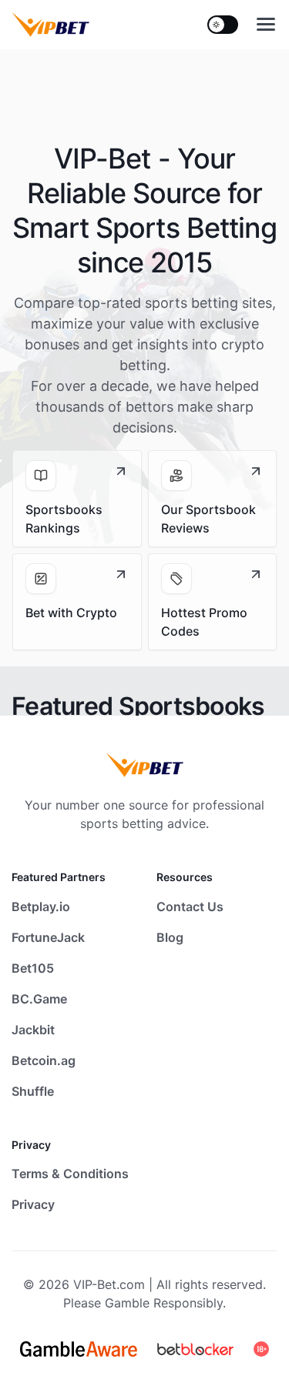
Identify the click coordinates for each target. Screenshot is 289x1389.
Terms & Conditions (70, 1173)
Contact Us (189, 906)
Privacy (33, 1204)
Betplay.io (41, 906)
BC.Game (39, 999)
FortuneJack (48, 937)
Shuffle (33, 1091)
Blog (169, 937)
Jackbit (33, 1029)
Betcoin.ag (44, 1060)
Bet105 (33, 968)
